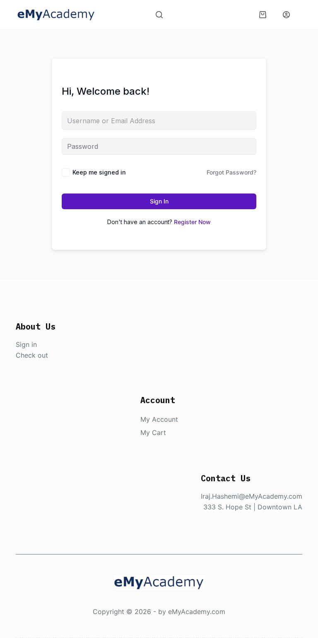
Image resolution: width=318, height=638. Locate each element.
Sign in (26, 344)
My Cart (153, 432)
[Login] (286, 14)
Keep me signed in (99, 172)
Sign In (159, 201)
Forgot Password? (231, 172)
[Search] (159, 14)
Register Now (192, 221)
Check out (32, 355)
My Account (159, 419)
